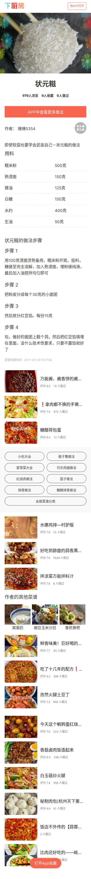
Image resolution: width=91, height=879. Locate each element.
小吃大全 (24, 456)
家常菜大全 (24, 468)
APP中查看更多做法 (45, 112)
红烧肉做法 (24, 479)
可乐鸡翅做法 (66, 468)
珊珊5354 (26, 128)
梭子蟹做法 (66, 456)
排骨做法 (24, 490)
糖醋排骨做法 (66, 490)
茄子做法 (66, 479)
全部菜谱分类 (45, 501)
